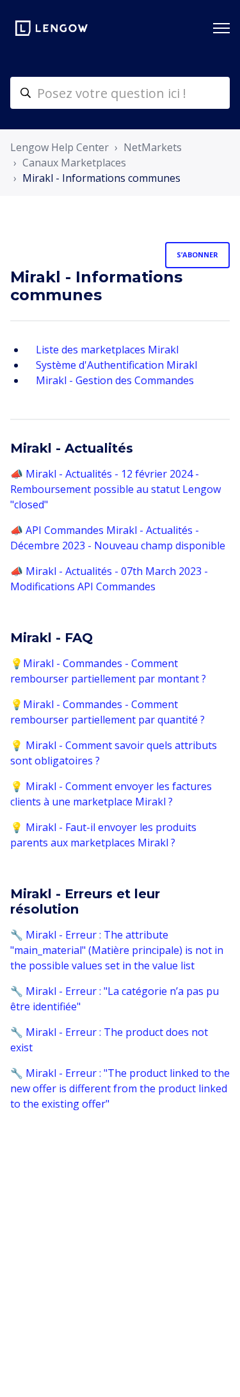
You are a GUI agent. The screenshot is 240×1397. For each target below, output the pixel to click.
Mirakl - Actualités (71, 448)
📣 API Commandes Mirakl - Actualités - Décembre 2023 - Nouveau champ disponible (117, 538)
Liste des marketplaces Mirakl (107, 350)
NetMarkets (153, 147)
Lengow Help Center (59, 147)
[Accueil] (51, 28)
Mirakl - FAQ (51, 637)
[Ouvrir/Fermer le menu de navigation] (221, 28)
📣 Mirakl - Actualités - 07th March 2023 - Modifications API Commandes (109, 579)
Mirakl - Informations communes (101, 178)
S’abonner (197, 254)
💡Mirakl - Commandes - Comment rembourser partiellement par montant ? (108, 671)
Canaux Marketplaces (74, 163)
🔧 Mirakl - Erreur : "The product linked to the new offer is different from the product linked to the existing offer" (120, 1088)
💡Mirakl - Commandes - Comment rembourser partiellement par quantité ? (107, 712)
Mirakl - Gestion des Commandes (115, 380)
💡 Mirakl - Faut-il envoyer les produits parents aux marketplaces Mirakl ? (103, 835)
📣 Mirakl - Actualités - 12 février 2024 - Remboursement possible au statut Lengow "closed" (115, 489)
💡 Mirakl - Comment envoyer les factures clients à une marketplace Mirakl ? (111, 794)
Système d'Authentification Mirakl (116, 365)
